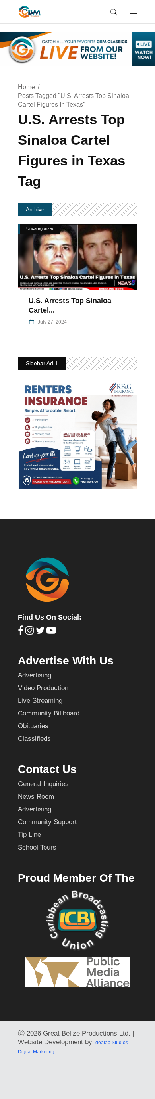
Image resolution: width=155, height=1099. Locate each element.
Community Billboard (48, 713)
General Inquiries (43, 784)
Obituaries (33, 726)
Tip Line (29, 834)
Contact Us (47, 769)
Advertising (34, 675)
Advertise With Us (66, 660)
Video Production (43, 688)
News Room (36, 796)
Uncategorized (40, 228)
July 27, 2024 (52, 322)
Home (26, 87)
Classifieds (34, 738)
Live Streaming (40, 700)
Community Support (47, 822)
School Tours (37, 847)
